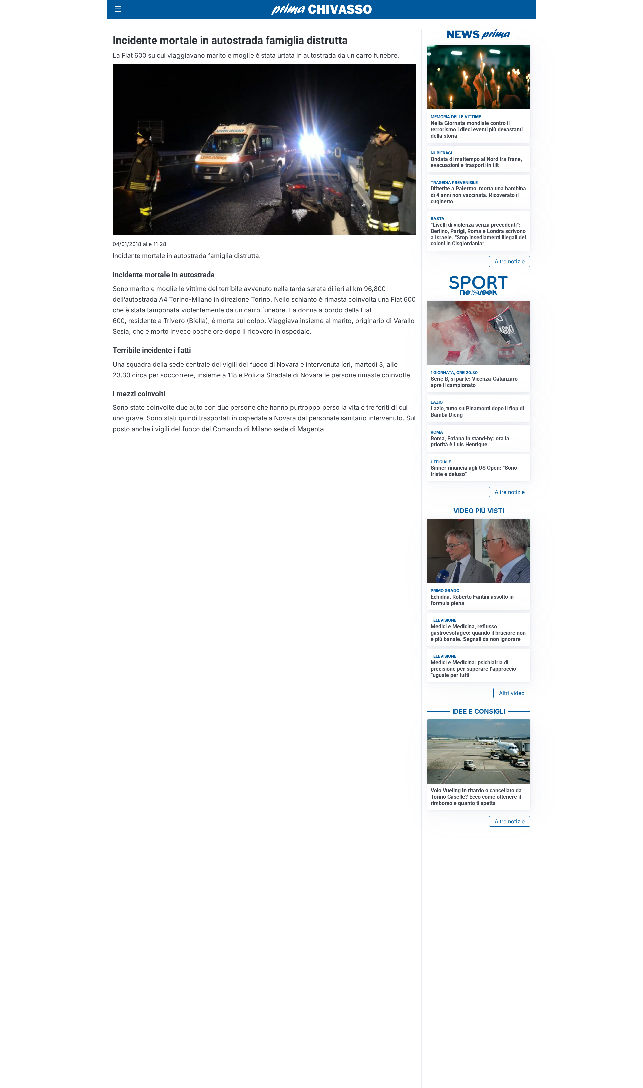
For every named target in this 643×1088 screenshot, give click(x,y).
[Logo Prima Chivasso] (321, 9)
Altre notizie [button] (510, 261)
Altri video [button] (512, 693)
